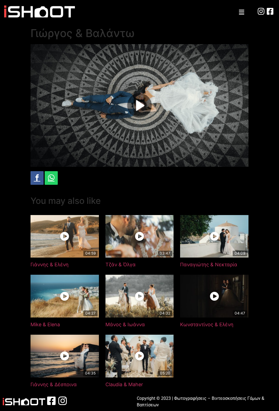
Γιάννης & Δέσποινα (54, 384)
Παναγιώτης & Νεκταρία (208, 264)
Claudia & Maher (124, 384)
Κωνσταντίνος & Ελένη (206, 324)
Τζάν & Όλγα (120, 264)
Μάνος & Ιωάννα (125, 324)
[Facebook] (37, 178)
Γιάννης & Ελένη (50, 264)
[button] (241, 12)
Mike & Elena (45, 324)
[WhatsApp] (51, 178)
